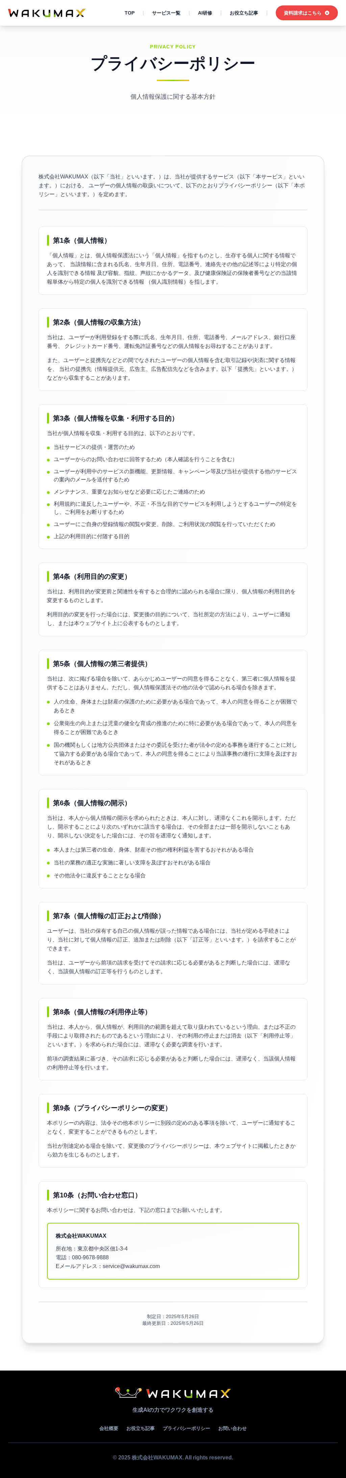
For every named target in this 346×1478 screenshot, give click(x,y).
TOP (129, 13)
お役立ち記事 (244, 13)
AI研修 (205, 13)
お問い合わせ (232, 1428)
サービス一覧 (166, 13)
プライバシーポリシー (186, 1428)
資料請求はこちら (303, 13)
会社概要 (108, 1428)
